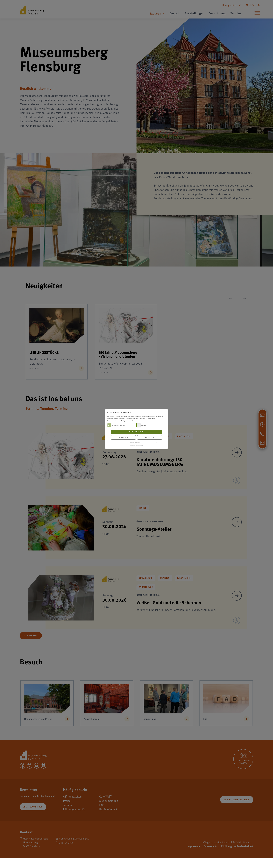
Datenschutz (140, 445)
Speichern (149, 437)
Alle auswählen (136, 432)
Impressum (133, 445)
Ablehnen (123, 437)
